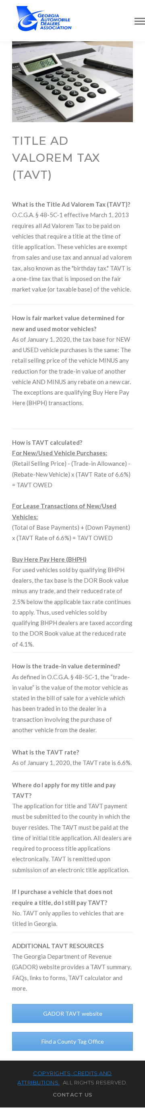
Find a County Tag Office (72, 1041)
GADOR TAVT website (72, 1013)
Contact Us (73, 1094)
